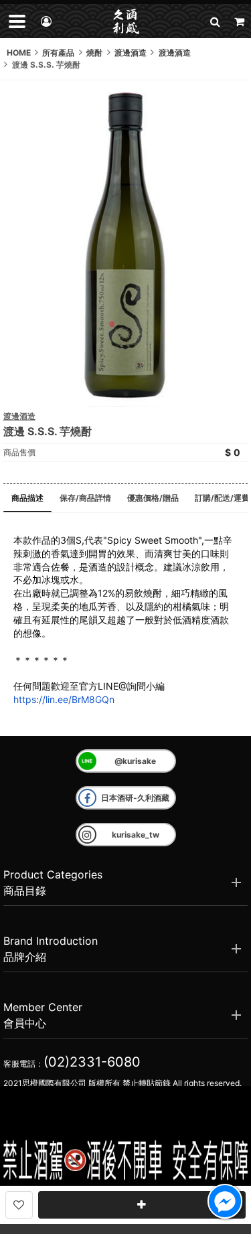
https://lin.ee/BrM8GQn (63, 699)
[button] (215, 21)
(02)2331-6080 (92, 1062)
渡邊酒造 (19, 416)
